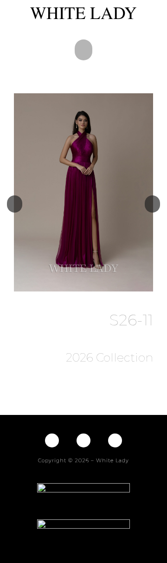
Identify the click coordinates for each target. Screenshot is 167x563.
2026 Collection (109, 357)
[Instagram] (83, 440)
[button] (83, 49)
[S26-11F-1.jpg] (83, 192)
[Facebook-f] (52, 440)
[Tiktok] (115, 440)
